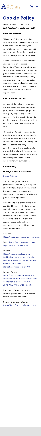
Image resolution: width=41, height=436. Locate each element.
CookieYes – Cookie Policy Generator (19, 305)
